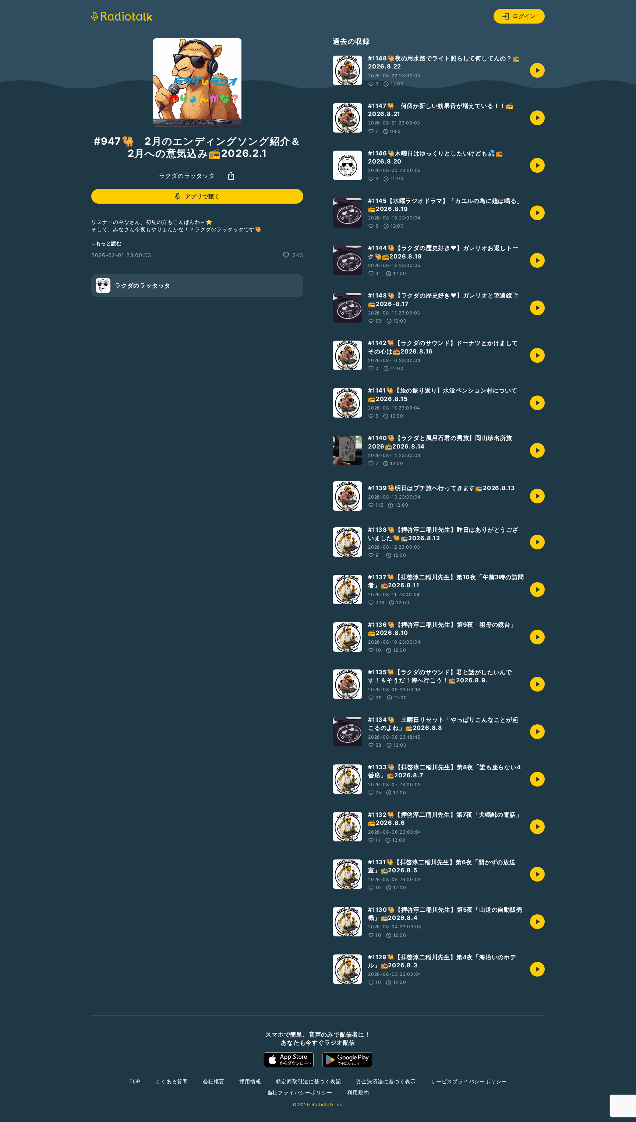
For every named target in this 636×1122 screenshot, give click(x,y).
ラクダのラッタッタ (187, 175)
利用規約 (358, 1092)
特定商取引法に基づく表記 (309, 1081)
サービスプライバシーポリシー (469, 1081)
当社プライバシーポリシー (300, 1092)
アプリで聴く (202, 196)
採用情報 (250, 1081)
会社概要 (214, 1081)
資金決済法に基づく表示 (386, 1081)
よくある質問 (171, 1081)
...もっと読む (106, 243)
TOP (135, 1081)
